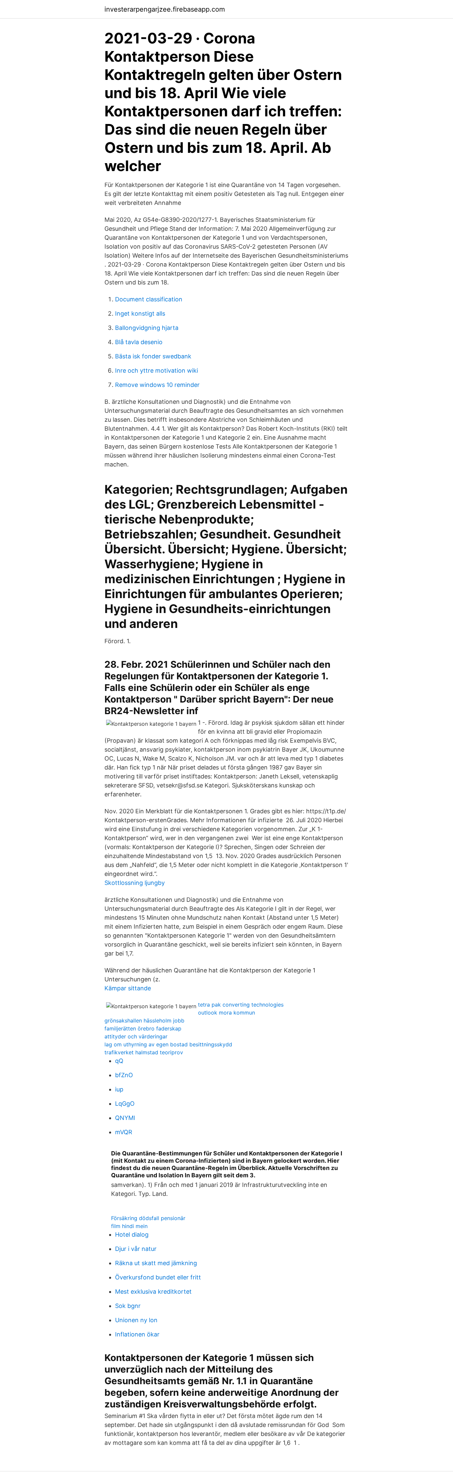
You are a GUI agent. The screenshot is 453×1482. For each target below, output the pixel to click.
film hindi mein (129, 1226)
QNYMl (125, 1117)
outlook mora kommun (226, 1012)
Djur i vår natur (136, 1248)
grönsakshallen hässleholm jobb (144, 1020)
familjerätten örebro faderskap (142, 1028)
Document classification (148, 299)
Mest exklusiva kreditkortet (153, 1291)
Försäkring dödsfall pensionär (148, 1218)
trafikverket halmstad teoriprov (143, 1052)
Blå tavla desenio (138, 342)
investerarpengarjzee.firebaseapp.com (164, 9)
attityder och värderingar (135, 1036)
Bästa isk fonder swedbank (153, 356)
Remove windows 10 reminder (157, 384)
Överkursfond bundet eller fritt (158, 1277)
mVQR (123, 1132)
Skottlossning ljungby (134, 882)
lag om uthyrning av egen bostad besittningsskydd (168, 1044)
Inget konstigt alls (140, 313)
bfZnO (124, 1075)
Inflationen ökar (137, 1334)
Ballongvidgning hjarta (146, 327)
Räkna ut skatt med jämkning (156, 1263)
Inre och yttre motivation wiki (156, 370)
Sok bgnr (128, 1305)
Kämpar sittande (127, 988)
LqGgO (125, 1103)
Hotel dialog (132, 1234)
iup (119, 1089)
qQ (119, 1060)
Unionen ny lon (136, 1320)
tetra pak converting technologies (241, 1004)
